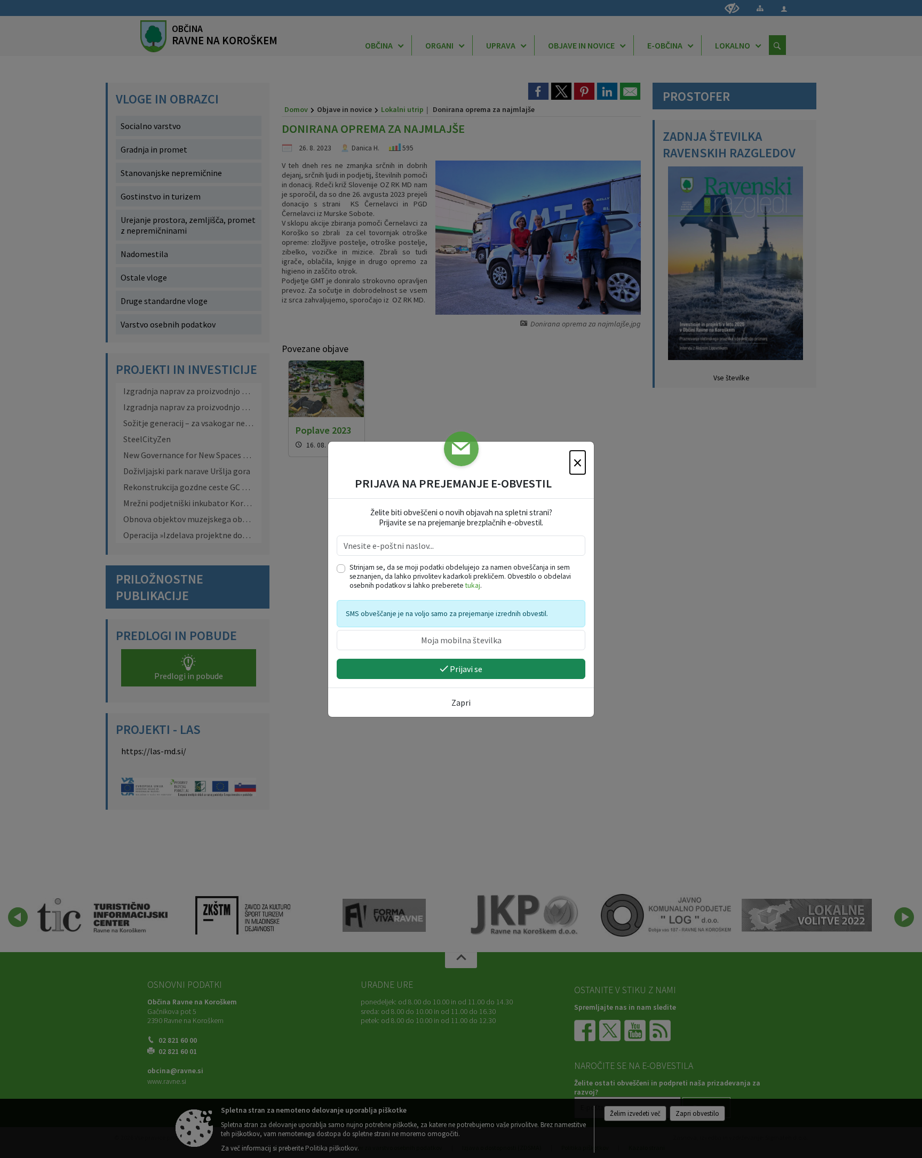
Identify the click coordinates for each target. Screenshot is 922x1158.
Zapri (461, 702)
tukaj (472, 585)
